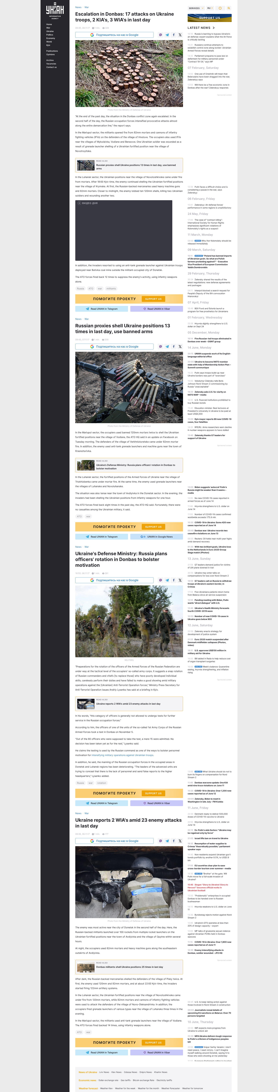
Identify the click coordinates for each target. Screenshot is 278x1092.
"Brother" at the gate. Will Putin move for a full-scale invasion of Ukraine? (207, 876)
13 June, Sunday (199, 558)
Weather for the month (148, 1088)
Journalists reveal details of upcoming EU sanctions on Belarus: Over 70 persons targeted (209, 1013)
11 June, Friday (198, 808)
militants (111, 288)
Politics (49, 35)
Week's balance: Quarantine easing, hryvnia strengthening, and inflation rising (208, 669)
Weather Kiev (106, 1088)
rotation (101, 782)
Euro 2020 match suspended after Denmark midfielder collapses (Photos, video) (208, 642)
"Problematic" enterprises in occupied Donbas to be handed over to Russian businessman (209, 898)
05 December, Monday (204, 332)
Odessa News (130, 1072)
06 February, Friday (201, 199)
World (49, 42)
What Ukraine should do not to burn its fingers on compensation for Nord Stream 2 (210, 774)
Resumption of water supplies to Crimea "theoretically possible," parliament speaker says (209, 846)
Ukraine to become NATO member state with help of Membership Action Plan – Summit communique (209, 364)
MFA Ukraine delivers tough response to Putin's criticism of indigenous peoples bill (210, 1039)
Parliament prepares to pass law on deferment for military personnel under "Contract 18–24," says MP (208, 59)
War (48, 28)
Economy (50, 38)
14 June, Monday (199, 347)
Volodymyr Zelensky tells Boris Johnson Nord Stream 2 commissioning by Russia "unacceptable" (208, 384)
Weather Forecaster (170, 1088)
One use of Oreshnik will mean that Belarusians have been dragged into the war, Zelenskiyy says (209, 77)
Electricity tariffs (164, 1080)
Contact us (51, 67)
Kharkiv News (160, 1072)
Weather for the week (125, 1088)
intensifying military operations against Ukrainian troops (122, 755)
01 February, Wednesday (205, 317)
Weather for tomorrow (192, 1088)
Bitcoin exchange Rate (143, 1080)
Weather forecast (88, 1088)
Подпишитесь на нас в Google (117, 35)
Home (49, 24)
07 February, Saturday (203, 67)
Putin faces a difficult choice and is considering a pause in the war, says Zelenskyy (208, 190)
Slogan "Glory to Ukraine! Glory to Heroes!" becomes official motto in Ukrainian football (208, 887)
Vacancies (51, 64)
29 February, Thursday (203, 273)
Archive (50, 60)
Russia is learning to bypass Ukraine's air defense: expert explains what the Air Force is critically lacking (210, 37)
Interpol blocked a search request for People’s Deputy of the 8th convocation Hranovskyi (209, 293)
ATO (91, 288)
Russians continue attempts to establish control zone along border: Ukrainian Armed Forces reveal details (209, 48)
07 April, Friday (198, 302)
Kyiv (48, 45)
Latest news (199, 28)
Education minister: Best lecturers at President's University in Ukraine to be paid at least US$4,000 (209, 411)
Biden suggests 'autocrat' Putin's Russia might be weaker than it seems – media (207, 490)
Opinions (50, 54)
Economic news (87, 1080)
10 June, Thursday (200, 1022)
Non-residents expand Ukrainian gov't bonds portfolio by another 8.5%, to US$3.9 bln (209, 857)
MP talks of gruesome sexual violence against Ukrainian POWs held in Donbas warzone (209, 934)
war (100, 288)
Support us (209, 18)
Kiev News (116, 1072)
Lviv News (104, 1072)
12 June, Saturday (200, 625)
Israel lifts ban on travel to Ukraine (211, 838)
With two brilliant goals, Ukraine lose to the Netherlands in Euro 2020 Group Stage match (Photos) (209, 549)
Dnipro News (146, 1072)
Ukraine (50, 31)
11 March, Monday (200, 234)
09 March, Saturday (201, 249)
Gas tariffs (125, 1080)
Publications (52, 51)
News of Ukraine (88, 1072)
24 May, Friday (198, 214)
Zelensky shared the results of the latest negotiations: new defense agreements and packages (209, 282)
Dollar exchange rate (108, 1080)
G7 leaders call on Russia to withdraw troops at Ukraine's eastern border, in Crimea (210, 584)
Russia (80, 288)
